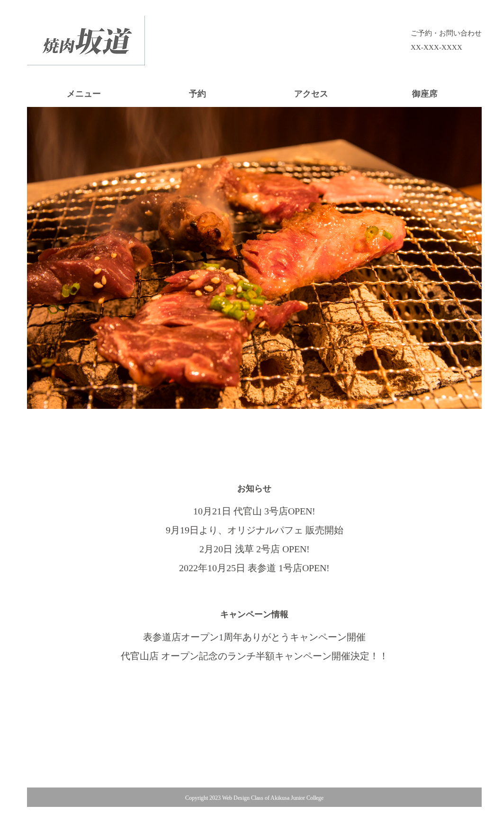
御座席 (425, 93)
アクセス (311, 93)
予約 (197, 93)
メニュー (84, 93)
